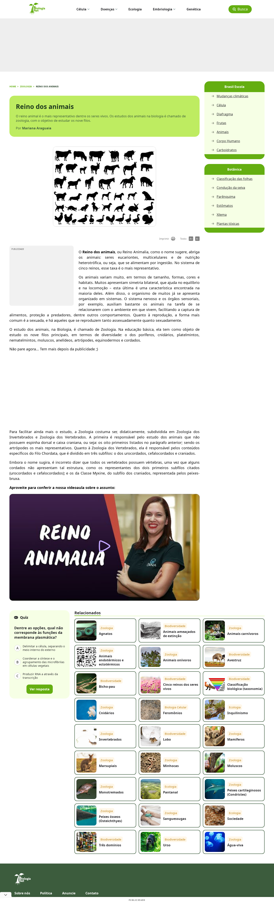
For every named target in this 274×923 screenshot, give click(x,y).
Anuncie (68, 893)
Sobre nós (22, 893)
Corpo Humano (228, 141)
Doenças (107, 9)
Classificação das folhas (235, 179)
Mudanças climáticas (232, 96)
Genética (194, 9)
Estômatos (225, 206)
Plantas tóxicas (228, 224)
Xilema (222, 215)
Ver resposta (40, 689)
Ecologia (135, 9)
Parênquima (226, 197)
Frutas (221, 123)
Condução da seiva (231, 188)
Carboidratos (227, 150)
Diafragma (225, 114)
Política (46, 893)
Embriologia (162, 9)
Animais (223, 132)
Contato (91, 893)
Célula (81, 9)
